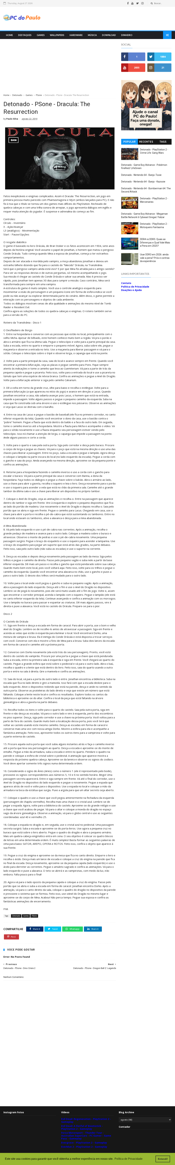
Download (109, 35)
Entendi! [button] (163, 1159)
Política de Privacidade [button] (129, 1158)
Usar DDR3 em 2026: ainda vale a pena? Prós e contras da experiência (155, 258)
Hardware (76, 35)
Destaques (24, 35)
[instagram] (142, 3)
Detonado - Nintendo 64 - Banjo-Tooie (141, 175)
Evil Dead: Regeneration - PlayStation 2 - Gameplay (86, 1120)
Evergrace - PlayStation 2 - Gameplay (84, 1142)
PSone (39, 95)
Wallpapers (57, 35)
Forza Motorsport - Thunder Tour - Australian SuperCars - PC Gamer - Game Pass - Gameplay (86, 1135)
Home (9, 35)
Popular (129, 141)
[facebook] (128, 3)
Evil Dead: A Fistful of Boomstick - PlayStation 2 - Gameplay (82, 1127)
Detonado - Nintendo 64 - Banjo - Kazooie (143, 181)
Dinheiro (126, 35)
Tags (163, 141)
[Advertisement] (109, 18)
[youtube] (132, 3)
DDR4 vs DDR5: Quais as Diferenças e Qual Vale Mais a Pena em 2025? (155, 242)
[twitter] (137, 3)
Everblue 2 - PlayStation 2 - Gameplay (84, 1146)
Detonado (17, 95)
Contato (126, 283)
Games (41, 35)
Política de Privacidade (135, 286)
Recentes (146, 141)
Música (92, 35)
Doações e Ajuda (131, 290)
